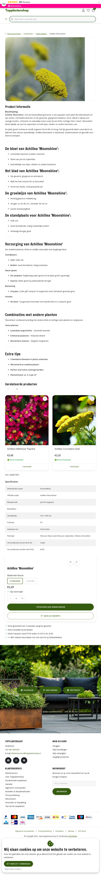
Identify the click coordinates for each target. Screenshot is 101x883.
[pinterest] (24, 760)
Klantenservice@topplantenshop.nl (26, 753)
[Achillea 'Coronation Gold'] (74, 420)
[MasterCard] (14, 817)
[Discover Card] (39, 817)
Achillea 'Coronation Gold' (67, 448)
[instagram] (16, 760)
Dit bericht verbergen (18, 864)
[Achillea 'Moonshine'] (50, 69)
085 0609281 (14, 749)
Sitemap (71, 831)
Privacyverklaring (44, 831)
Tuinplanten (28, 34)
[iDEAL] (55, 817)
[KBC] (6, 822)
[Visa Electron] (72, 817)
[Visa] (22, 817)
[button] (70, 562)
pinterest (75, 690)
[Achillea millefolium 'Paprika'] (27, 420)
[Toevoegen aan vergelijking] (76, 562)
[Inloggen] (83, 10)
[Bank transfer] (47, 817)
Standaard (15, 581)
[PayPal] (6, 817)
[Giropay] (14, 822)
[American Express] (30, 817)
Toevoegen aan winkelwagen (50, 607)
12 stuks (30, 581)
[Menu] (6, 19)
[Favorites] (88, 10)
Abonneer (62, 791)
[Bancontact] (64, 817)
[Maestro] (80, 817)
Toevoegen (26, 467)
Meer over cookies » (13, 869)
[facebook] (8, 760)
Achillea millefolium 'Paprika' (21, 448)
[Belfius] (88, 817)
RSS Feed (82, 831)
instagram (51, 690)
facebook (29, 690)
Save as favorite (52, 616)
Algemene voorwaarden (24, 831)
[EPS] (22, 822)
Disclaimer (59, 831)
